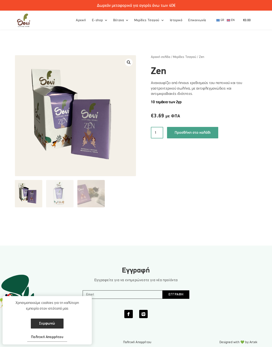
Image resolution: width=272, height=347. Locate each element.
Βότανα (118, 20)
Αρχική (81, 20)
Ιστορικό (176, 20)
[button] (129, 62)
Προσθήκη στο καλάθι (193, 132)
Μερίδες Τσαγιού (146, 20)
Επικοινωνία (197, 20)
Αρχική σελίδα (160, 57)
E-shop (97, 20)
